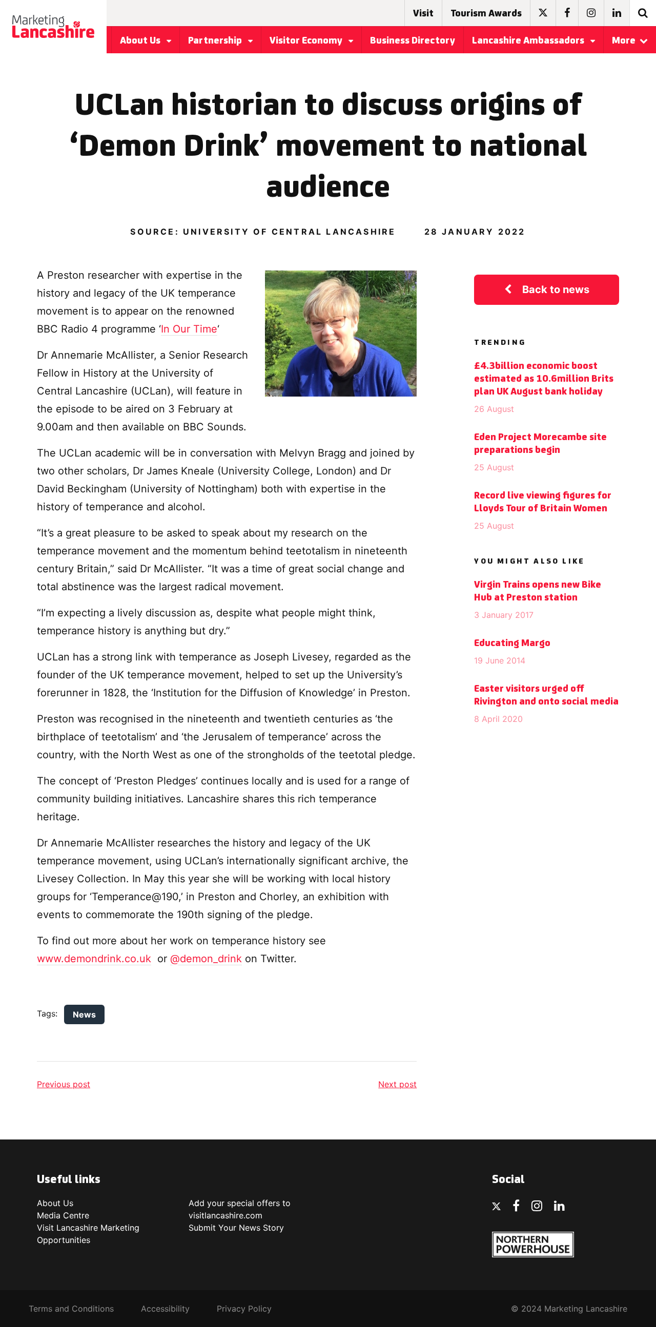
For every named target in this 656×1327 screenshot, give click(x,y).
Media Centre (63, 1215)
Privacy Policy (244, 1308)
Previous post (63, 1084)
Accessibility (165, 1308)
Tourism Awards (486, 14)
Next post (397, 1084)
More (624, 41)
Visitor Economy (307, 41)
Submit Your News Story (236, 1227)
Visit (423, 14)
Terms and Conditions (71, 1308)
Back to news (555, 289)
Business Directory (412, 41)
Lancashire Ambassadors (529, 41)
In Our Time (189, 329)
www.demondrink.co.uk (94, 958)
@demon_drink (206, 958)
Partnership (216, 41)
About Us (141, 41)
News (84, 1014)
